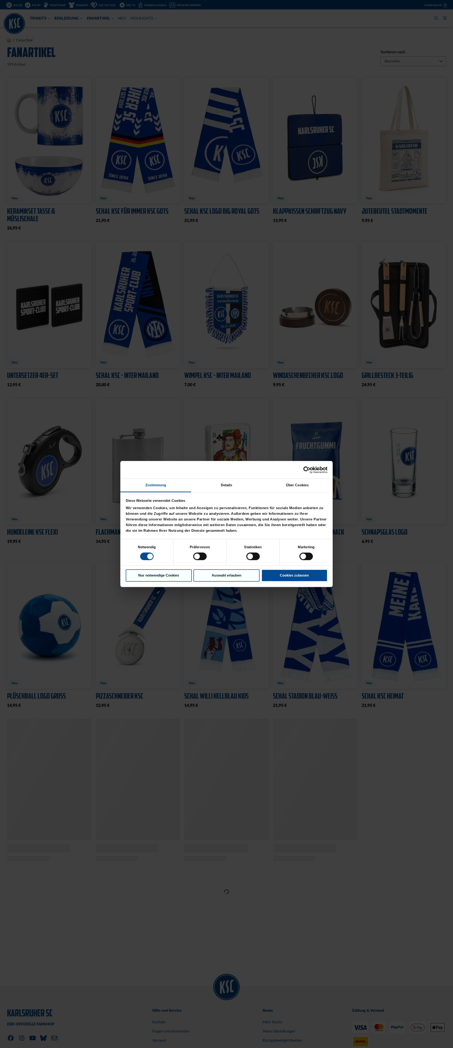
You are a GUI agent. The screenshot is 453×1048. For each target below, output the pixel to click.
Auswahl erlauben (226, 575)
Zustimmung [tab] (155, 485)
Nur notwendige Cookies (158, 575)
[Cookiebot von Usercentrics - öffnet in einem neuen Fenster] (306, 469)
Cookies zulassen (294, 575)
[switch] (200, 557)
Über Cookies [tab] (297, 485)
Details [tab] (226, 485)
